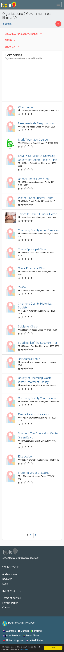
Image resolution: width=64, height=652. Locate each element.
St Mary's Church (28, 326)
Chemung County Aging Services (38, 230)
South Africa (32, 635)
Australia (11, 630)
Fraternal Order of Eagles (33, 472)
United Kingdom (14, 640)
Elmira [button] (8, 40)
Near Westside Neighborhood (36, 123)
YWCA (22, 287)
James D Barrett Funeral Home (37, 214)
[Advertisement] (28, 81)
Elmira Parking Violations (33, 414)
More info (24, 649)
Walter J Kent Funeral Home (35, 198)
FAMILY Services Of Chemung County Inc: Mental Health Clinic (37, 157)
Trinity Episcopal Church (33, 249)
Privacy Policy (10, 602)
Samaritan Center (29, 359)
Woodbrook (25, 107)
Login (5, 583)
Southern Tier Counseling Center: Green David (38, 435)
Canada (24, 630)
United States (35, 640)
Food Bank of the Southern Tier (37, 342)
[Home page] (8, 5)
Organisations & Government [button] (22, 34)
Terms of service (11, 598)
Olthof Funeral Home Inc (33, 178)
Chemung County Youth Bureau (37, 398)
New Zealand (13, 635)
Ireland (38, 630)
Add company (9, 574)
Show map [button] (10, 47)
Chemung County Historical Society (35, 305)
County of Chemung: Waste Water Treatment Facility (35, 380)
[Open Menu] (58, 4)
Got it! (53, 647)
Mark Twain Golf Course (33, 139)
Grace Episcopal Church (33, 268)
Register (7, 578)
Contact (6, 607)
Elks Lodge (25, 456)
